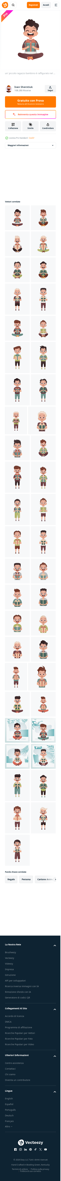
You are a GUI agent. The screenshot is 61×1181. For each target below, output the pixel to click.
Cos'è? (31, 138)
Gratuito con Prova (30, 102)
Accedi (46, 5)
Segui (50, 90)
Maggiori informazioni (18, 145)
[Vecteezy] (5, 5)
